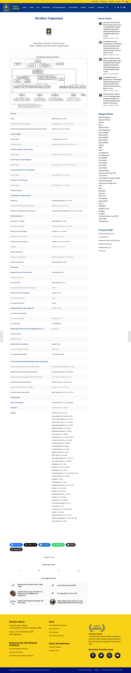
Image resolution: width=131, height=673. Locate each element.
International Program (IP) (107, 173)
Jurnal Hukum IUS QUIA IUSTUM (109, 178)
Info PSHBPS (103, 158)
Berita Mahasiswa (105, 130)
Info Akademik (103, 153)
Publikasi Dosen (104, 209)
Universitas (95, 1)
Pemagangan (103, 198)
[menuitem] (95, 1)
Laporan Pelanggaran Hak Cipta (18, 648)
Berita (101, 125)
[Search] (107, 7)
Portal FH (111, 1)
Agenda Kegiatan (104, 117)
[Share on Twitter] (39, 570)
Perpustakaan (103, 201)
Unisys (118, 1)
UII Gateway (103, 1)
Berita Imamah (103, 127)
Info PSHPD (103, 160)
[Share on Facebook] (19, 570)
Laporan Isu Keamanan (16, 652)
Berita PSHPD (103, 135)
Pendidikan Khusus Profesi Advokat (109, 240)
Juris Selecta (103, 176)
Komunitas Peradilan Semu (108, 183)
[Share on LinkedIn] (78, 570)
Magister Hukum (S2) (105, 247)
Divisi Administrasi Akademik (57, 625)
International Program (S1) (106, 233)
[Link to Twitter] (118, 7)
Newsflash (102, 191)
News (100, 188)
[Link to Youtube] (124, 7)
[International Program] (1, 336)
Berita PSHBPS (104, 132)
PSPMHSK (102, 206)
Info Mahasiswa (104, 155)
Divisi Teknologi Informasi (56, 635)
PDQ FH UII (102, 196)
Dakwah (101, 145)
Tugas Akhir (103, 219)
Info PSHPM (103, 163)
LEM (100, 186)
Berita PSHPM (103, 138)
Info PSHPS (103, 165)
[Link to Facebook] (115, 7)
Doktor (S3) (102, 251)
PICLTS (101, 203)
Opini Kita (102, 193)
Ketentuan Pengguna (55, 647)
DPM (100, 148)
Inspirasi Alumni (104, 171)
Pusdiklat (102, 211)
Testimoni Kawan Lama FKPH (109, 216)
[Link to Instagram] (121, 7)
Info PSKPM (103, 168)
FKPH (100, 150)
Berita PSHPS (103, 140)
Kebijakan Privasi (54, 650)
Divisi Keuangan (53, 632)
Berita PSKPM (103, 143)
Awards (101, 122)
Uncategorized (103, 221)
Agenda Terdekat (104, 120)
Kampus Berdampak (105, 181)
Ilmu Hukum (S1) (103, 237)
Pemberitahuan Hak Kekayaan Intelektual (21, 655)
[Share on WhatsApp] (59, 570)
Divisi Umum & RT (54, 629)
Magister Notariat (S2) (105, 244)
